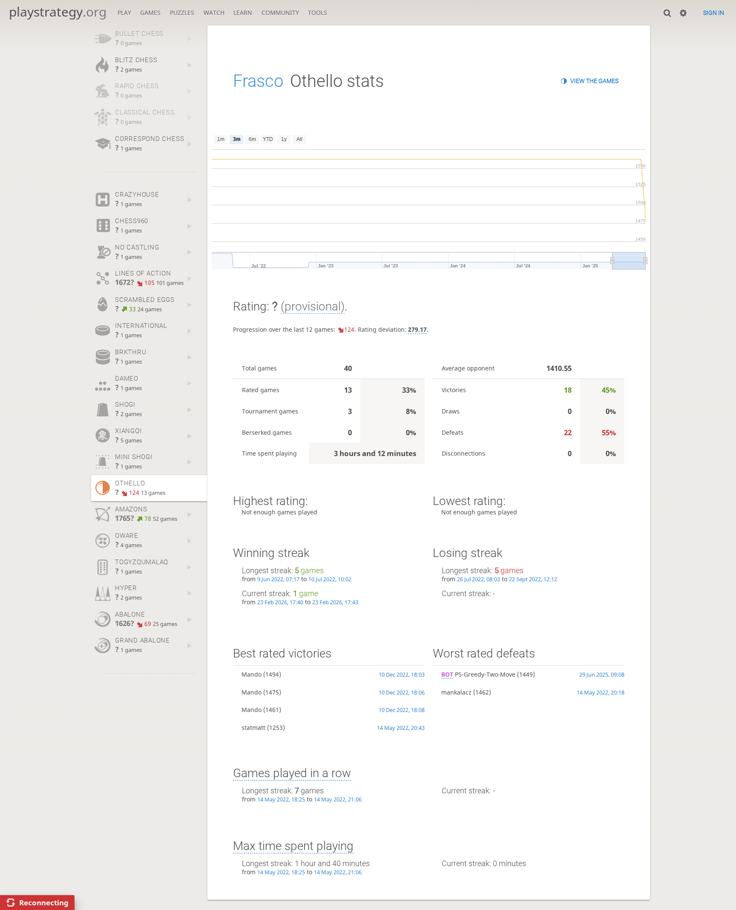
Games (150, 13)
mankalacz (456, 692)
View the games (594, 81)
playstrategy (57, 11)
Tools (317, 13)
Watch (214, 13)
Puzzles (182, 13)
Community (280, 13)
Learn (242, 13)
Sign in (713, 12)
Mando (252, 674)
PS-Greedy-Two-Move (478, 674)
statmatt (253, 727)
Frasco (258, 81)
